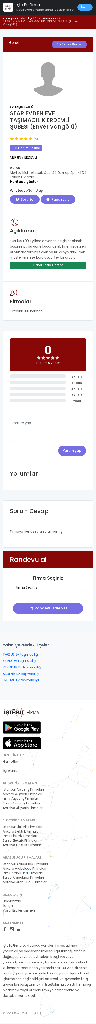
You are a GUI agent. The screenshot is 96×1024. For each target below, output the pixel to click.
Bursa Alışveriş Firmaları (21, 803)
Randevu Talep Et (50, 608)
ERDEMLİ (30, 157)
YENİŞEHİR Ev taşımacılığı (22, 667)
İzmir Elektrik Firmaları (20, 836)
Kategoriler (11, 18)
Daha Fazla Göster (48, 265)
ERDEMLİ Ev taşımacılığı (21, 680)
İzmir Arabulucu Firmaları (23, 873)
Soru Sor (27, 199)
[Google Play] (22, 727)
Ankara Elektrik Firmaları (22, 831)
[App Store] (22, 743)
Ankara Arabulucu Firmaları (24, 868)
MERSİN (16, 157)
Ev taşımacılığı (47, 18)
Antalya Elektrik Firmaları (22, 845)
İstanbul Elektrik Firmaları (22, 827)
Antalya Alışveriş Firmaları (23, 808)
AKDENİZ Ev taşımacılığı (21, 673)
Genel (14, 42)
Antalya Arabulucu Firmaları (25, 882)
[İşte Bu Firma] (22, 714)
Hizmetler (10, 761)
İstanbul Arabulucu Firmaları (25, 864)
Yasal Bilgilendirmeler (20, 910)
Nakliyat (28, 18)
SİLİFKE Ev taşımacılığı (19, 660)
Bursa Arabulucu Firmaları (23, 877)
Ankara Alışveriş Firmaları (22, 794)
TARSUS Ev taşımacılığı (20, 654)
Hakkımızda (12, 901)
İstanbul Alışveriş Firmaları (23, 789)
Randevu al (61, 199)
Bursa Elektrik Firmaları (20, 840)
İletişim (8, 906)
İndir (85, 7)
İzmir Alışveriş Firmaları (21, 798)
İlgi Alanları (11, 771)
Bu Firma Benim (69, 44)
